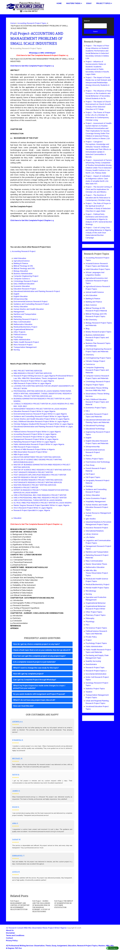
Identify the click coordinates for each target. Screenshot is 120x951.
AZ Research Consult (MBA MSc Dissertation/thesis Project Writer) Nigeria (36, 928)
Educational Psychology (95, 426)
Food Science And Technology (98, 462)
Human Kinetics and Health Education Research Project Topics (97, 507)
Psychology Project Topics (96, 643)
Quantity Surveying (93, 661)
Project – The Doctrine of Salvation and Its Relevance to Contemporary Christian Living (98, 197)
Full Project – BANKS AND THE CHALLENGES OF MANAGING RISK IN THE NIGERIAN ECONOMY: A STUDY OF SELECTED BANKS (41, 906)
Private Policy (91, 637)
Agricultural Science (22, 261)
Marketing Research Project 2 (26, 319)
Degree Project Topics (95, 385)
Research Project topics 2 (96, 671)
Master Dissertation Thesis (96, 564)
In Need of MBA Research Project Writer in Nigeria (34, 449)
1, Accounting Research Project (22, 251)
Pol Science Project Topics (96, 628)
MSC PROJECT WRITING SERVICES (28, 371)
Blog (87, 329)
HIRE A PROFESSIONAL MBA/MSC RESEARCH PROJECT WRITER (40, 498)
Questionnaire (91, 664)
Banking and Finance (94, 302)
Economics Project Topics (96, 408)
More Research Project (23, 345)
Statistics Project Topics (95, 689)
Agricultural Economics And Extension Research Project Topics (97, 280)
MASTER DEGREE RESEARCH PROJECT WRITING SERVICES (38, 480)
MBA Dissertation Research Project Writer (30, 452)
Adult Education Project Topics (98, 269)
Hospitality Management (96, 501)
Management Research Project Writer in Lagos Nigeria (36, 439)
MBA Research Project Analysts (26, 447)
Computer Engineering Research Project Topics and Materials (97, 370)
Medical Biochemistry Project (25, 327)
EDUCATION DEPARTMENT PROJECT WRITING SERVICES (37, 457)
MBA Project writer (21, 454)
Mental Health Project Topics (97, 588)
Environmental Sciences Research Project (30, 301)
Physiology (90, 621)
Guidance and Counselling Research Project (31, 304)
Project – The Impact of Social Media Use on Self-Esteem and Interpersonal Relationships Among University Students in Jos (98, 82)
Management (19, 312)
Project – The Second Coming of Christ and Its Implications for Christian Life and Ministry (99, 189)
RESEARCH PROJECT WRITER (26, 487)
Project (89, 640)
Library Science (92, 534)
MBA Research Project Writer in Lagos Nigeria (32, 383)
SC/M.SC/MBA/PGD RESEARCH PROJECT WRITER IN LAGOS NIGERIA (43, 503)
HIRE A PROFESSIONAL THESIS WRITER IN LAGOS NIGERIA (38, 500)
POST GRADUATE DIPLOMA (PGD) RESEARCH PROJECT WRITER (40, 475)
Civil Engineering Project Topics (98, 358)
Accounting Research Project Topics (27, 48)
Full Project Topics (93, 477)
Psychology (18, 337)
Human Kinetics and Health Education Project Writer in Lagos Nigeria (41, 419)
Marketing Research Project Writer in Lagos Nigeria (35, 442)
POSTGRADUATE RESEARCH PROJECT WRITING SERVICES (38, 482)
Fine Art (89, 456)
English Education (21, 296)
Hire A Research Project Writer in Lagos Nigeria (33, 508)
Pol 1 (87, 625)
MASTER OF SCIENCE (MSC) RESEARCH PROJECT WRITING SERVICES (42, 470)
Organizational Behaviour (24, 329)
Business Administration (23, 274)
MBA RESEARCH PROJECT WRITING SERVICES (33, 373)
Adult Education (20, 258)
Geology (89, 486)
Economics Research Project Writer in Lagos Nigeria (35, 437)
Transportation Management (25, 347)
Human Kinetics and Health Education (29, 309)
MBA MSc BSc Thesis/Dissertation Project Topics (97, 573)
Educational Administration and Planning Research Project (37, 291)
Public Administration (22, 340)
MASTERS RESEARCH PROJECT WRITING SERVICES (35, 485)
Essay (89, 3)
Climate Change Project (95, 361)
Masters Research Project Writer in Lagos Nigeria (34, 381)
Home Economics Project (96, 498)
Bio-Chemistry (91, 320)
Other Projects (19, 332)
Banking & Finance (21, 263)
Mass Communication (22, 322)
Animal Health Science (95, 292)
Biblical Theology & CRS (23, 266)
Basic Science (91, 305)
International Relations (95, 531)
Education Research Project (25, 289)
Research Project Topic (95, 667)
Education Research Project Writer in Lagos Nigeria (34, 411)
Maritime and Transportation (25, 314)
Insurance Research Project (97, 528)
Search (87, 21)
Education (17, 518)
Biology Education (21, 271)
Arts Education (91, 295)
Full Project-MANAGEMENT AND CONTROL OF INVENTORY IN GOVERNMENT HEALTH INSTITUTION (20, 905)
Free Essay (90, 465)
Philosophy (90, 618)
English (16, 294)
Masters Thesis (73, 3)
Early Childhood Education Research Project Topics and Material (97, 401)
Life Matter (90, 537)
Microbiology (91, 591)
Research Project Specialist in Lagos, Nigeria (32, 510)
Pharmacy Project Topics (96, 615)
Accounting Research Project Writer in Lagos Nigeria (35, 434)
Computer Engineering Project (26, 276)
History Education (21, 307)
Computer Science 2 (22, 279)
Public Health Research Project (26, 342)
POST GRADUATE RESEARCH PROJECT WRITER (33, 472)
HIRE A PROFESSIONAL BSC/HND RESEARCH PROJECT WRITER (40, 495)
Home (59, 3)
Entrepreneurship (21, 299)
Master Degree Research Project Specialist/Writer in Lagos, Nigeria (41, 505)
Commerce (90, 364)
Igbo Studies (91, 519)
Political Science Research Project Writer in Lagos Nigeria (37, 432)
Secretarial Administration (96, 674)
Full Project (90, 474)
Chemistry (90, 355)
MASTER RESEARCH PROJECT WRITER (30, 477)
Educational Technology (95, 429)
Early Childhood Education (24, 284)
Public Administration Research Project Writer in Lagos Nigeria (39, 444)
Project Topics (103, 3)
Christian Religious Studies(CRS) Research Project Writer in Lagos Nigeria (43, 424)
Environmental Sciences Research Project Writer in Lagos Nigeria (40, 414)
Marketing (18, 317)
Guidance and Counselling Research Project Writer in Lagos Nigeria (41, 416)
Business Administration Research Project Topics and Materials (97, 337)
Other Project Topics (94, 612)
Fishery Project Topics (94, 459)
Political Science (20, 334)
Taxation (89, 692)
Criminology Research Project (26, 281)
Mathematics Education (23, 324)
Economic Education (22, 286)
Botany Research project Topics (98, 332)
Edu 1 (88, 411)
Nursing (17, 350)
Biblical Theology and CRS (24, 268)
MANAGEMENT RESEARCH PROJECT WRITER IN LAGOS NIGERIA (40, 409)
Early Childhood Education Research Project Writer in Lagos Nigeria (41, 421)
